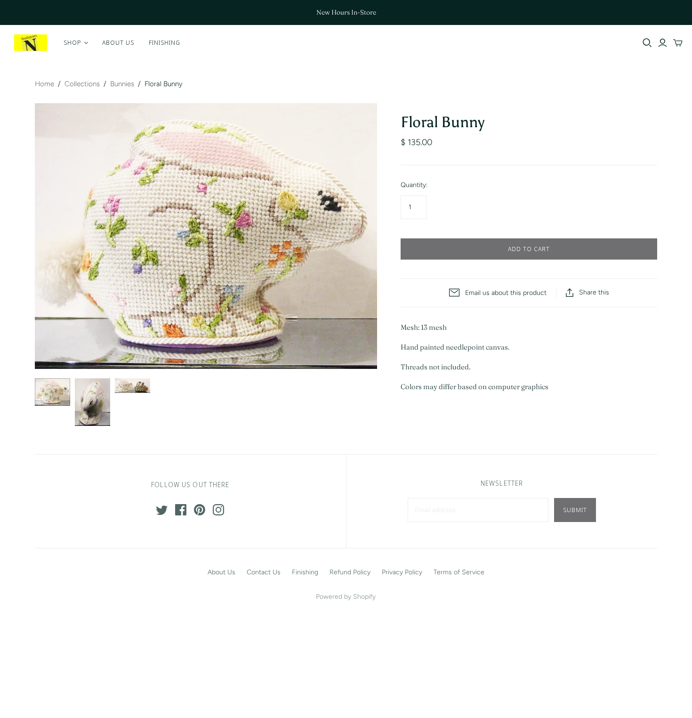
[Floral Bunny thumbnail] (52, 392)
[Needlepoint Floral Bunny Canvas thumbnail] (132, 385)
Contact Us (264, 572)
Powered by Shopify (346, 597)
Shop (72, 42)
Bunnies (122, 84)
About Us (118, 42)
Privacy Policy (402, 572)
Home (44, 84)
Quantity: (414, 185)
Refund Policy (350, 572)
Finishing (164, 42)
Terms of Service (459, 572)
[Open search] (647, 43)
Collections (82, 84)
